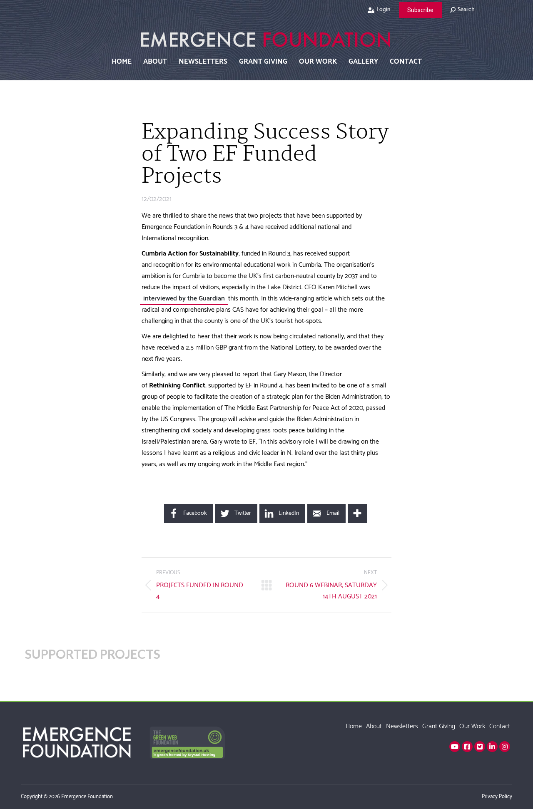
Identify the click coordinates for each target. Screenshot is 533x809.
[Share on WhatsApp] (111, 283)
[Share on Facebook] (111, 220)
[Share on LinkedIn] (111, 262)
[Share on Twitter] (111, 241)
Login (383, 10)
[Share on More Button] (357, 513)
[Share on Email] (111, 303)
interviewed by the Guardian (184, 298)
